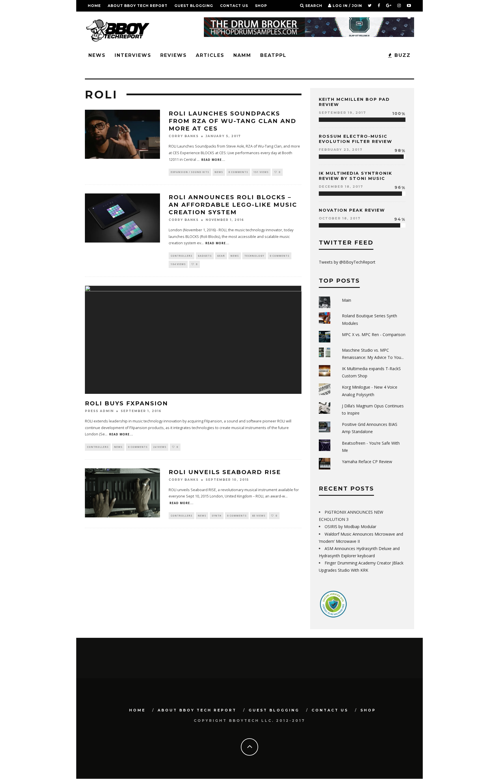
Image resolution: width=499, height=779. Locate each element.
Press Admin (99, 411)
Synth (216, 515)
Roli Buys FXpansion (126, 403)
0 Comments (238, 172)
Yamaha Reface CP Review (367, 461)
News (97, 55)
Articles (210, 55)
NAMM (242, 55)
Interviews (133, 55)
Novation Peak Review (352, 210)
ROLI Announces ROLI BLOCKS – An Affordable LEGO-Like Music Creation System (233, 205)
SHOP (261, 5)
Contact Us (234, 5)
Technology (254, 255)
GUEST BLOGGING (193, 5)
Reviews (173, 55)
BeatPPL (273, 55)
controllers (181, 255)
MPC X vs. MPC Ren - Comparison (373, 334)
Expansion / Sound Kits (190, 172)
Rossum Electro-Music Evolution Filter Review (355, 139)
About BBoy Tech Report (137, 5)
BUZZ (401, 55)
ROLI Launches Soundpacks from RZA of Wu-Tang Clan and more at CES (232, 121)
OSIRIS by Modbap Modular (350, 526)
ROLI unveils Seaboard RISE (225, 472)
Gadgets (205, 255)
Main (346, 300)
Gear (221, 255)
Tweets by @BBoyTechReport (347, 262)
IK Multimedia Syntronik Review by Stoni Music (355, 176)
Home (94, 5)
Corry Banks (184, 136)
